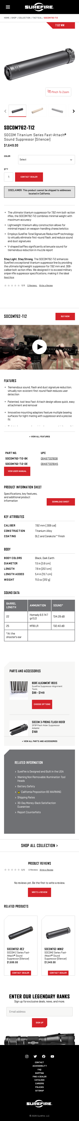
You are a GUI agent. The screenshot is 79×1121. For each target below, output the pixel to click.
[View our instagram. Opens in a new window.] (27, 1056)
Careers (39, 1083)
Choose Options (42, 704)
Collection (24, 17)
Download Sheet (60, 501)
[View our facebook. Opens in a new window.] (44, 1056)
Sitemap (39, 1090)
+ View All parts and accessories (39, 741)
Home (6, 17)
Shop (14, 17)
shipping (39, 1073)
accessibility (40, 1066)
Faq (39, 1069)
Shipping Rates (26, 797)
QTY (6, 169)
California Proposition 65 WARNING (41, 792)
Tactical (37, 17)
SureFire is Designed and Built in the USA (40, 771)
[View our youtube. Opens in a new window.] (52, 1056)
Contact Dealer (29, 177)
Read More (9, 277)
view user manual (17, 471)
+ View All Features (39, 436)
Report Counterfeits (29, 812)
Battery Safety (26, 786)
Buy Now (65, 316)
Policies (39, 1087)
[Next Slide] (74, 111)
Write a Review (46, 285)
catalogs (39, 1080)
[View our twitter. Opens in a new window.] (35, 1056)
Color (11, 156)
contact (39, 1062)
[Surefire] (39, 7)
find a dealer (39, 1076)
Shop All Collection (38, 845)
